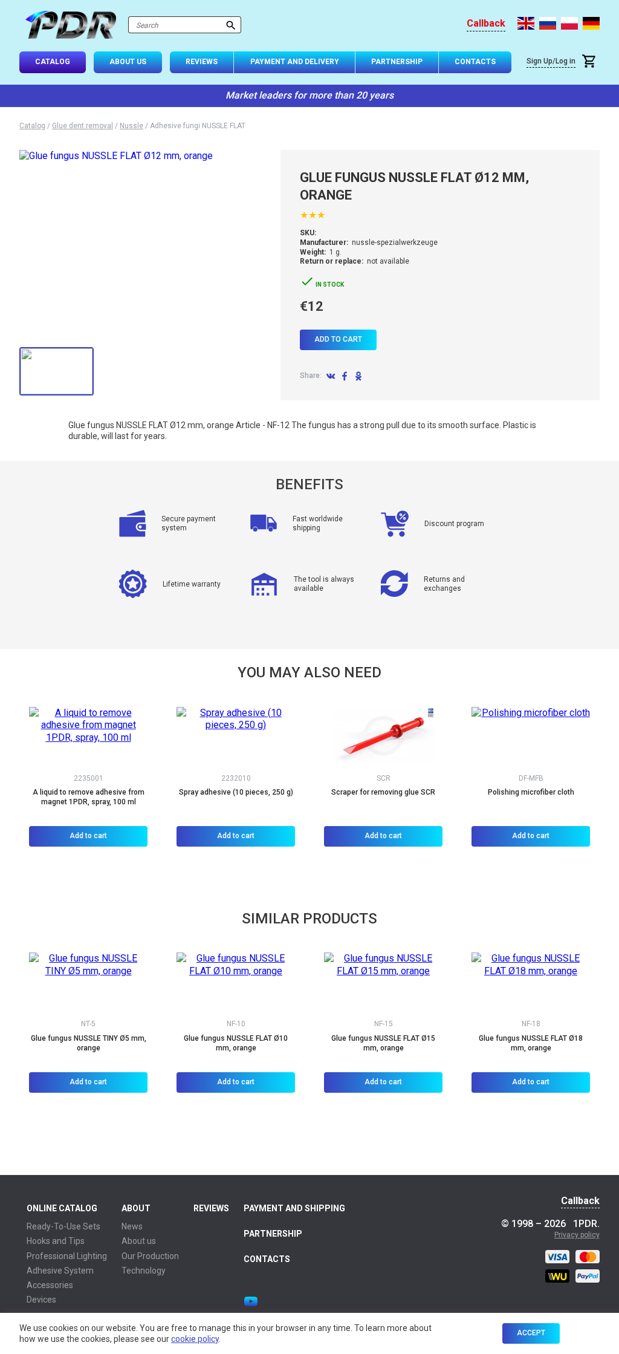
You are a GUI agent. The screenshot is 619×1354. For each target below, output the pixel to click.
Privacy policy (577, 1235)
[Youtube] (251, 1301)
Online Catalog (62, 1208)
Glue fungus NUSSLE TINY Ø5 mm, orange (88, 1043)
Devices (41, 1299)
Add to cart (338, 339)
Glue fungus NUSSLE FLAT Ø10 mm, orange (236, 1043)
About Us (127, 61)
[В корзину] (591, 62)
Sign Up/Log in (551, 61)
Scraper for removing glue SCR (383, 792)
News (132, 1226)
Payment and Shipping (294, 1208)
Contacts (475, 61)
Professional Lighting (67, 1256)
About (136, 1208)
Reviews (202, 61)
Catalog (52, 61)
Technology (144, 1270)
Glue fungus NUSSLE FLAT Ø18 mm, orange (531, 1043)
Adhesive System (60, 1270)
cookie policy (195, 1339)
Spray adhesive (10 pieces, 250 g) (236, 792)
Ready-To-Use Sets (63, 1226)
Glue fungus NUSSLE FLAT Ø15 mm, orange (383, 1043)
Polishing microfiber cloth (531, 792)
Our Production (150, 1256)
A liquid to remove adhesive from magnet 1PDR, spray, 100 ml (88, 797)
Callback (486, 23)
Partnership (397, 61)
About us (139, 1241)
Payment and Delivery (294, 61)
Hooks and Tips (56, 1241)
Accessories (50, 1285)
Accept (531, 1333)
